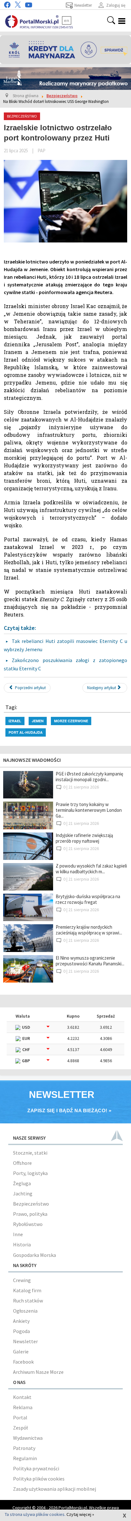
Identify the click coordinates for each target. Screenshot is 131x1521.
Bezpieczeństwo (31, 1203)
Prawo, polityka (30, 1214)
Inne (18, 1234)
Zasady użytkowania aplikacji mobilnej (54, 1489)
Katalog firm (27, 1290)
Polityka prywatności (36, 1468)
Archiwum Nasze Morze (38, 1372)
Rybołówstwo (28, 1224)
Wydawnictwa (28, 1438)
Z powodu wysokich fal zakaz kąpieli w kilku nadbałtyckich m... (91, 869)
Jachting (22, 1193)
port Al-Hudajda (26, 732)
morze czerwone (71, 720)
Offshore (22, 1163)
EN (66, 20)
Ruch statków (28, 1300)
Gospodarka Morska (34, 1255)
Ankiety (21, 1321)
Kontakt (22, 1397)
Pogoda (21, 1331)
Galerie (21, 1351)
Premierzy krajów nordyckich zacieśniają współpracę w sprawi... (89, 930)
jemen (38, 720)
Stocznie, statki (30, 1153)
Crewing (22, 1280)
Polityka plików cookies (39, 1478)
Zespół (20, 1427)
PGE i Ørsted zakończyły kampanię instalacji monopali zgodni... (89, 776)
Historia (22, 1244)
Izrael (15, 720)
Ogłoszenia (25, 1311)
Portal (20, 1417)
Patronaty (24, 1448)
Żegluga (22, 1183)
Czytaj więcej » (80, 1514)
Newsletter (25, 1341)
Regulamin (25, 1458)
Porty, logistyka (30, 1173)
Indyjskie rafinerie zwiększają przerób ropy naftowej (84, 838)
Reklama (22, 1407)
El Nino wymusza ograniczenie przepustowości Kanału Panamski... (90, 961)
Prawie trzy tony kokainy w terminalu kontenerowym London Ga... (89, 810)
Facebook (23, 1362)
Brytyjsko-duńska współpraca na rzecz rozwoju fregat (88, 899)
